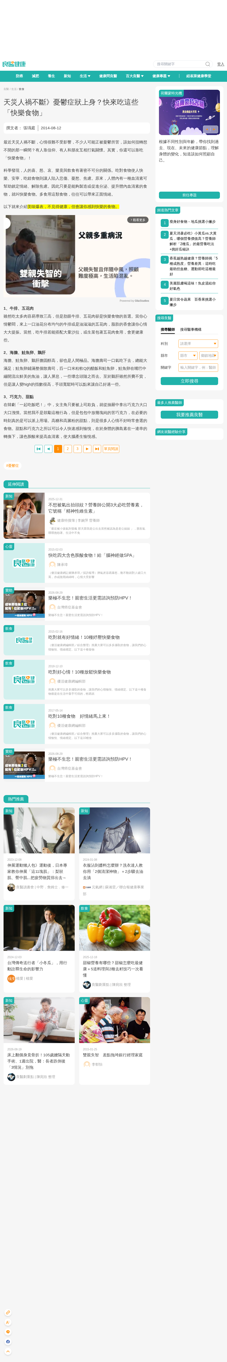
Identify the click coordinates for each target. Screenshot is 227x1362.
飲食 (21, 89)
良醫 (6, 89)
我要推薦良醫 (189, 414)
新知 (67, 76)
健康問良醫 (108, 76)
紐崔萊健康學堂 (198, 76)
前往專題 (189, 195)
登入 (220, 64)
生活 (14, 89)
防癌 (19, 76)
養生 (51, 76)
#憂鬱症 (12, 465)
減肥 (35, 76)
